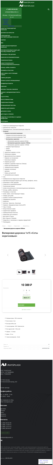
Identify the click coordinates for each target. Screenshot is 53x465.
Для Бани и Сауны (8, 216)
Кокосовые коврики (10, 160)
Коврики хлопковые (10, 169)
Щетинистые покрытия (9, 127)
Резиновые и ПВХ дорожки (11, 182)
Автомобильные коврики (12, 175)
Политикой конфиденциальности (36, 452)
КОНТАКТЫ (6, 24)
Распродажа (6, 222)
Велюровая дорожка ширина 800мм (18, 141)
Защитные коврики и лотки (12, 152)
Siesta (8, 148)
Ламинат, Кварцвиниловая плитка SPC (14, 205)
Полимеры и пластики (9, 192)
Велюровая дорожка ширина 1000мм (19, 143)
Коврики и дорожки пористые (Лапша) (15, 163)
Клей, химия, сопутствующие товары (13, 194)
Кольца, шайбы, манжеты (10, 190)
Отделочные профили (9, 210)
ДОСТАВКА (6, 19)
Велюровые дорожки (12, 139)
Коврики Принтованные (13, 147)
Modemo (8, 150)
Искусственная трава (9, 209)
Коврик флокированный (11, 165)
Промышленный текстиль (10, 212)
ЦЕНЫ (6, 23)
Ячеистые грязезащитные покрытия (13, 125)
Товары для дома (8, 195)
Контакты (3, 414)
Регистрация (45, 460)
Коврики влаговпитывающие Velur (16, 135)
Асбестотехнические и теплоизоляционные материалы (19, 188)
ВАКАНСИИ (11, 26)
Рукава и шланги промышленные (12, 197)
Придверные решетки (9, 199)
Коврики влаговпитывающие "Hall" (16, 137)
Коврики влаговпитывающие (14, 133)
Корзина (41, 462)
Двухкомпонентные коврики (13, 156)
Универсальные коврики (12, 167)
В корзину (21, 305)
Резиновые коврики (10, 154)
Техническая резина (9, 186)
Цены (2, 412)
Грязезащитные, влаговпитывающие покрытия (16, 129)
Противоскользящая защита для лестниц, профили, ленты (20, 180)
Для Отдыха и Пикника (9, 218)
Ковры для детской (10, 173)
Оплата (3, 410)
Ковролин (6, 201)
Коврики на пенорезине (11, 158)
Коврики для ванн (10, 162)
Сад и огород (7, 207)
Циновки (7, 171)
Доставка (3, 409)
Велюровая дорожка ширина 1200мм (18, 145)
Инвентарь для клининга (10, 214)
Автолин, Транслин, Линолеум (12, 203)
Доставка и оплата (26, 309)
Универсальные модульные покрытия (14, 179)
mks (4, 177)
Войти (41, 460)
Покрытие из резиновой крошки (12, 184)
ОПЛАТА (6, 21)
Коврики (5, 131)
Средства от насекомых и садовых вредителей (16, 220)
